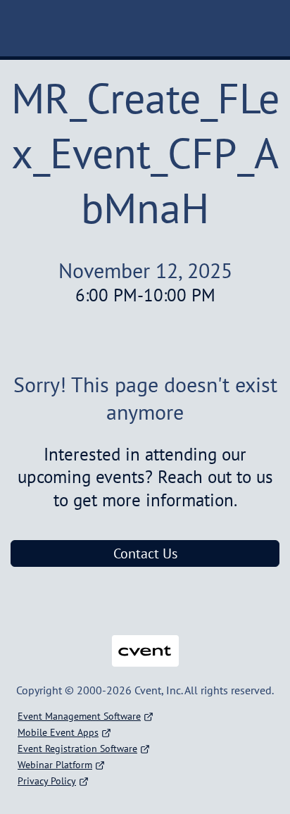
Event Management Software (79, 716)
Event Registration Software (77, 748)
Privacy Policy (47, 781)
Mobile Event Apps (58, 732)
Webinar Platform (55, 764)
